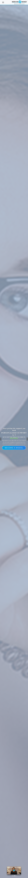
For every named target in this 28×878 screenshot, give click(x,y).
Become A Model (14, 448)
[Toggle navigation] (3, 2)
